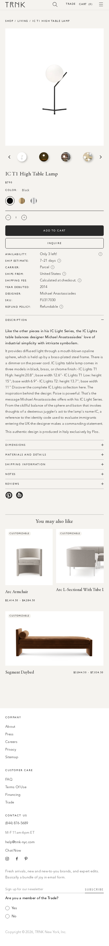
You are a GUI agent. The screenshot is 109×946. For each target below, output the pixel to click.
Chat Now (13, 850)
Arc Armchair (16, 592)
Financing (12, 795)
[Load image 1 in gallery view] (21, 156)
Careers (11, 742)
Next (100, 157)
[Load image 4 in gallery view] (87, 156)
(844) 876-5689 (16, 823)
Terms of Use (15, 787)
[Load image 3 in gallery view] (65, 156)
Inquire (54, 243)
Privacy (10, 749)
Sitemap (11, 757)
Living (22, 20)
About (10, 727)
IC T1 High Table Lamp (51, 20)
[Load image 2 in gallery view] (43, 156)
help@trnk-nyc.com (20, 842)
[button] (55, 4)
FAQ (8, 779)
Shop (9, 20)
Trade (70, 3)
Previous (8, 157)
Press (9, 734)
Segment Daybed (19, 672)
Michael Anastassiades (58, 293)
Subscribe (94, 889)
